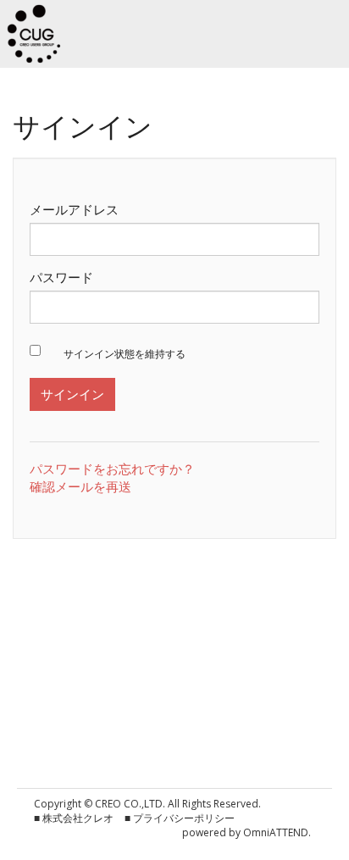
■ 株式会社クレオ (74, 818)
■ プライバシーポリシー (180, 818)
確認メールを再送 (80, 486)
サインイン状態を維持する (125, 354)
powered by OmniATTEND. (246, 832)
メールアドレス (74, 209)
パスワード (61, 277)
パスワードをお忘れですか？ (112, 468)
